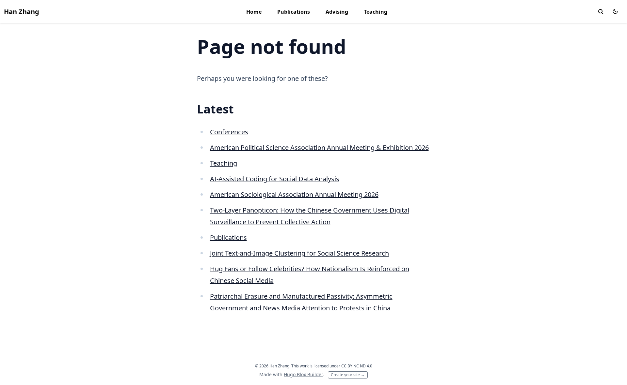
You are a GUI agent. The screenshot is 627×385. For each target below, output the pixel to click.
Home (254, 11)
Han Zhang (21, 11)
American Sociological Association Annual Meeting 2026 (294, 194)
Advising (337, 11)
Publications (293, 11)
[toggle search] (600, 11)
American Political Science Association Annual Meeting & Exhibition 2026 (319, 147)
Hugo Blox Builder (303, 374)
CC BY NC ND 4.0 (356, 366)
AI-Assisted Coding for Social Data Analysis (274, 178)
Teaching (375, 11)
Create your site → (348, 375)
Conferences (229, 131)
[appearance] (615, 11)
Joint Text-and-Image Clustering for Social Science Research (299, 253)
